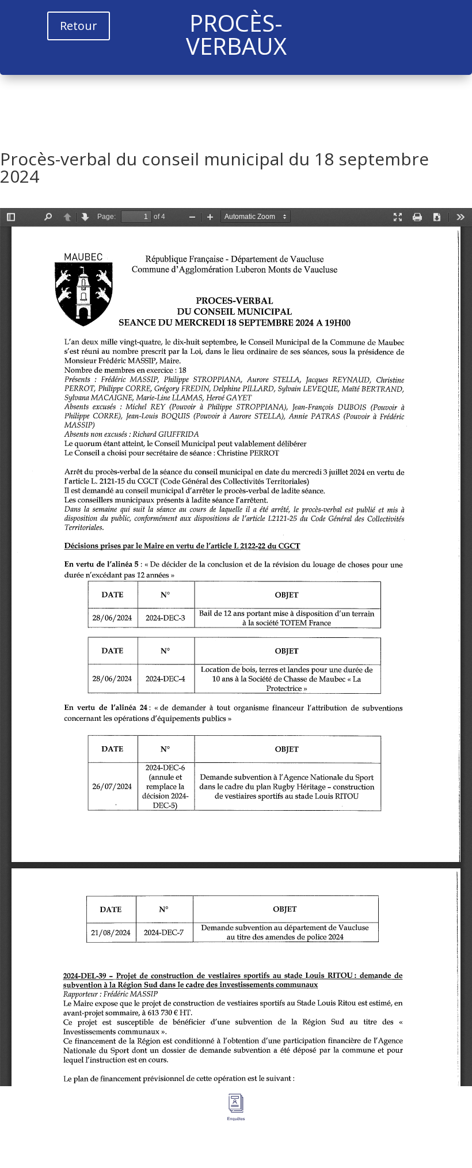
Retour (78, 25)
